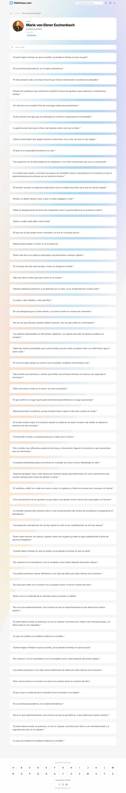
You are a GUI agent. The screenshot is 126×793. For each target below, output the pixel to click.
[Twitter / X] (59, 785)
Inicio (11, 13)
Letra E (17, 13)
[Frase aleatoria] (106, 3)
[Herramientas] (110, 3)
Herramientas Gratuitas (63, 780)
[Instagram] (63, 785)
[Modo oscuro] (115, 3)
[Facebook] (67, 785)
